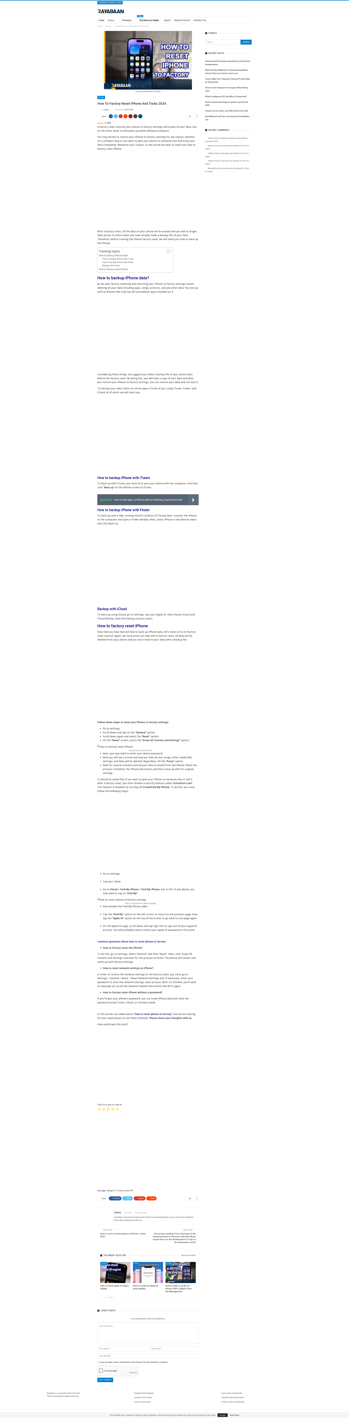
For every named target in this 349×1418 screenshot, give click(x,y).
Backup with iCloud (111, 265)
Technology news (148, 19)
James (210, 145)
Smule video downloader (231, 1393)
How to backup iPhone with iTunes (118, 258)
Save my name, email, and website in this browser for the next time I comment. (134, 1362)
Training (126, 20)
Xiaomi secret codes (142, 1402)
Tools (111, 20)
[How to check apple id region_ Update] (115, 1272)
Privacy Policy (182, 20)
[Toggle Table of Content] (167, 251)
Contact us (199, 20)
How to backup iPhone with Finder (118, 262)
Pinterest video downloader (232, 1402)
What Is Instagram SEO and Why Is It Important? (226, 96)
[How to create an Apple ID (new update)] (148, 1272)
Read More (234, 1415)
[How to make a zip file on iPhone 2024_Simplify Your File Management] (181, 1272)
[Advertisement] (148, 172)
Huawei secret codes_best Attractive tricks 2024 (226, 111)
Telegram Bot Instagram (144, 1393)
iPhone (101, 97)
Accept (223, 1415)
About (167, 20)
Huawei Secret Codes (143, 1397)
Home (101, 20)
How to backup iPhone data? (113, 255)
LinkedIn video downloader (232, 1397)
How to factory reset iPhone (113, 269)
